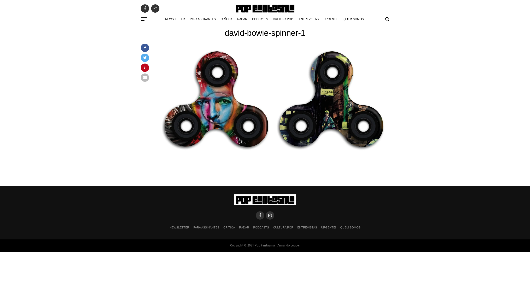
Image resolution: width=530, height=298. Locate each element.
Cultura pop (283, 19)
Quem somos (353, 19)
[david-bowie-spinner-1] (273, 158)
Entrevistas (309, 19)
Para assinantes (203, 19)
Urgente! (331, 19)
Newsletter (175, 19)
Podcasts (260, 19)
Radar (242, 19)
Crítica (226, 19)
